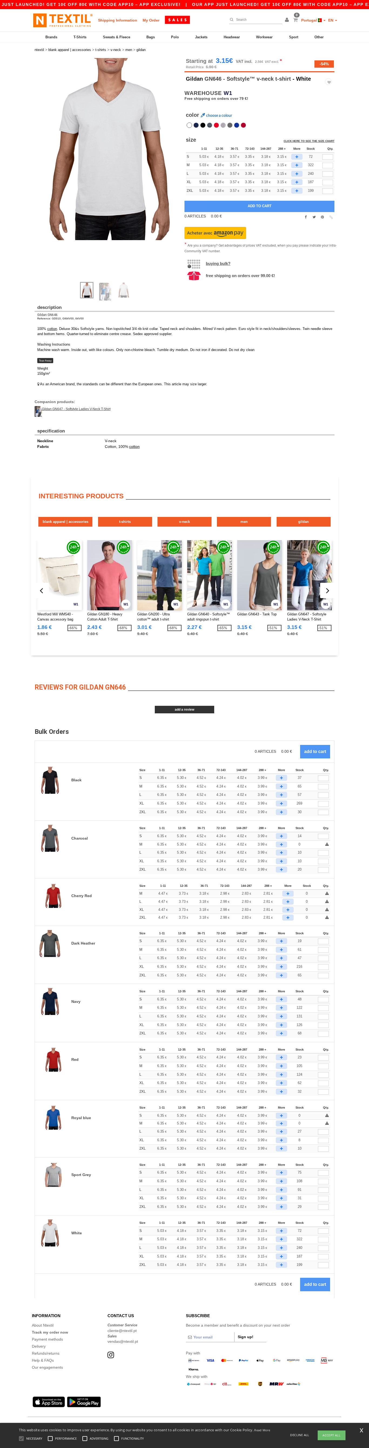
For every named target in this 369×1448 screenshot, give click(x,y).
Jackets (201, 37)
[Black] (203, 125)
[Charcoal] (230, 125)
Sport (293, 37)
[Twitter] (314, 217)
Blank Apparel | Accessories (65, 522)
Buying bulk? (218, 263)
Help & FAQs (43, 1360)
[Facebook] (305, 217)
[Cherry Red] (243, 125)
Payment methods (47, 1339)
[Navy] (196, 125)
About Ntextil (42, 1325)
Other (319, 37)
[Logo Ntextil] (63, 20)
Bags (150, 37)
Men (244, 522)
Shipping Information (117, 20)
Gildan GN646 (47, 315)
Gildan (194, 79)
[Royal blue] (236, 125)
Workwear (264, 37)
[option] (107, 149)
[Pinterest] (322, 217)
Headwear (232, 37)
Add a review (184, 709)
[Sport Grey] (223, 125)
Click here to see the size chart (309, 140)
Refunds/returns (45, 1353)
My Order (151, 20)
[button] (287, 20)
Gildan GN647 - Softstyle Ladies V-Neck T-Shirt (76, 409)
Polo (175, 37)
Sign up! (245, 1337)
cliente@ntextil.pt (122, 1330)
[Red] (216, 125)
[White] (189, 125)
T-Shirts (79, 37)
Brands (51, 37)
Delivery (39, 1346)
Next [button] (111, 173)
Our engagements (47, 1367)
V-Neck (184, 522)
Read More (262, 1430)
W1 (228, 93)
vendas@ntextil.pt (123, 1341)
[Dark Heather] (209, 125)
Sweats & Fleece (116, 37)
